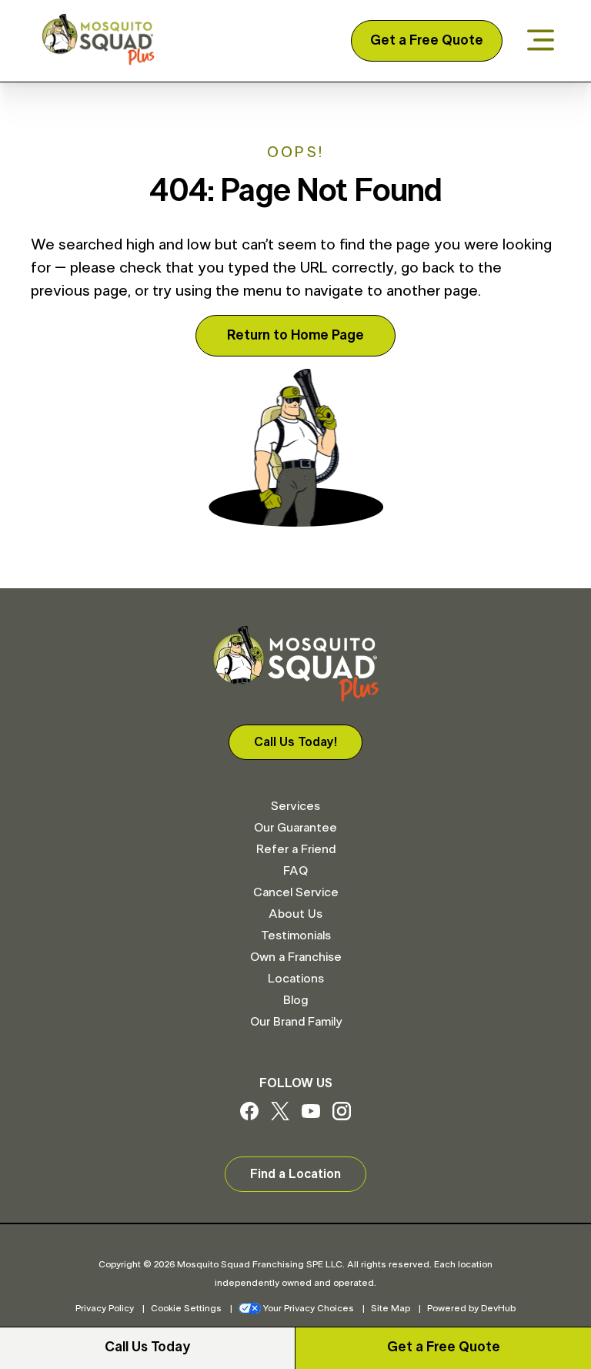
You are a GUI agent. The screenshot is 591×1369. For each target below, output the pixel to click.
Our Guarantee (295, 828)
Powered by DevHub (471, 1308)
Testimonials (296, 935)
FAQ (295, 871)
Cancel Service (296, 892)
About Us (295, 914)
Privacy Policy (104, 1308)
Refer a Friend (296, 849)
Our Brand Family (296, 1022)
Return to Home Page (295, 336)
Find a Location (295, 1174)
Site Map (390, 1308)
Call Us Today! (295, 742)
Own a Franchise (296, 957)
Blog (295, 1000)
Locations (296, 978)
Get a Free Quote (426, 41)
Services (295, 806)
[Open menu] (540, 41)
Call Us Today (147, 1347)
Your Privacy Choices (308, 1308)
